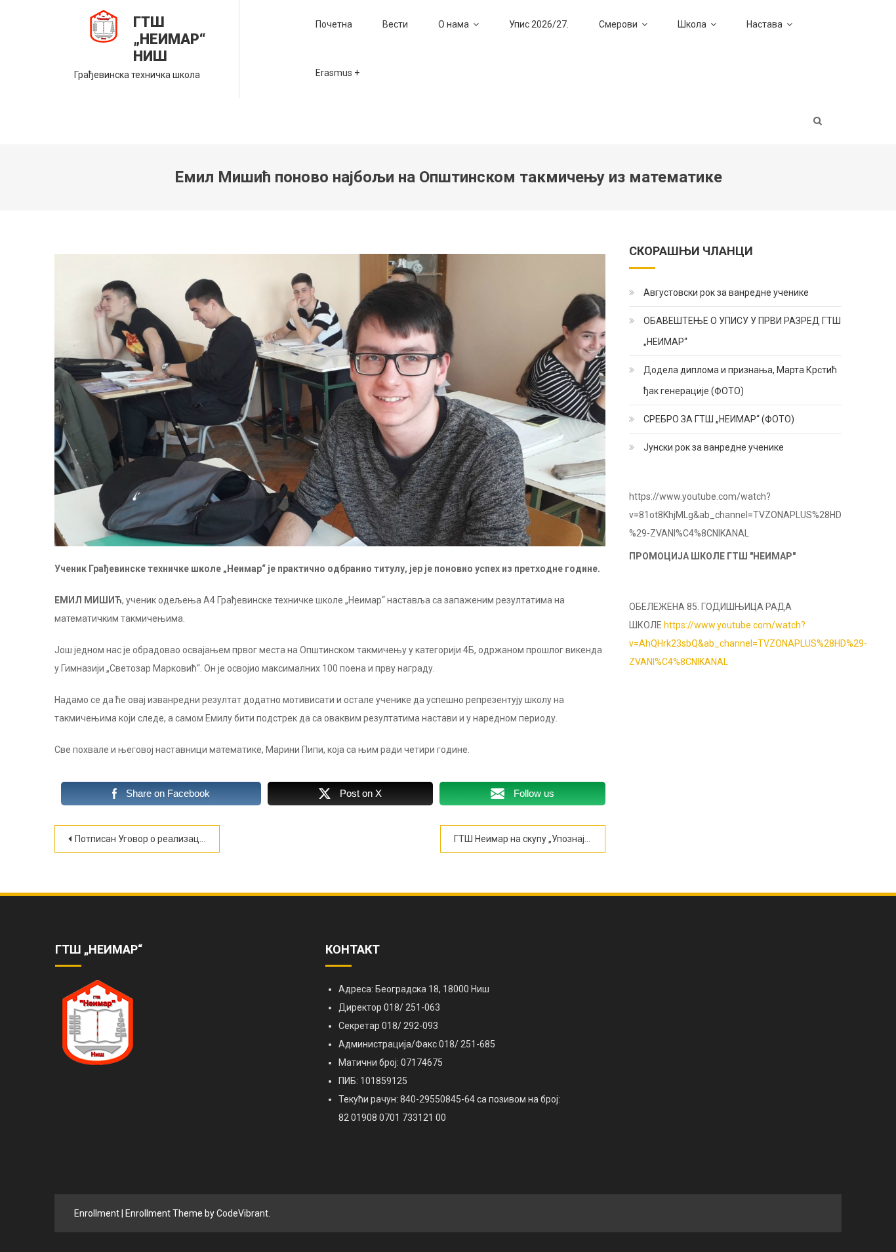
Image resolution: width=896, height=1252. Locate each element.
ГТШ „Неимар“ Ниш (169, 39)
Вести (395, 24)
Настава (764, 24)
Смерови (618, 24)
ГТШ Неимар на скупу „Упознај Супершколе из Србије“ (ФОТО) (529, 839)
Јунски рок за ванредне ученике (713, 447)
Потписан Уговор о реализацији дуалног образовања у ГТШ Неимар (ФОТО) (147, 839)
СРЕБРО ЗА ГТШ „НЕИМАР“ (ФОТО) (718, 419)
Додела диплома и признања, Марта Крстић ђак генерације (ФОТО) (740, 380)
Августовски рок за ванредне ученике (726, 292)
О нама (453, 24)
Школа (692, 24)
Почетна (334, 24)
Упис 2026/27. (539, 24)
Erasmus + (337, 73)
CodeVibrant (242, 1213)
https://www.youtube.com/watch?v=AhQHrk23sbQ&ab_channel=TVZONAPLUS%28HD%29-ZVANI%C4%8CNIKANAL (748, 643)
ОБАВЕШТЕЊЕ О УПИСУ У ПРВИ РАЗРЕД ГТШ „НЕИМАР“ (742, 331)
